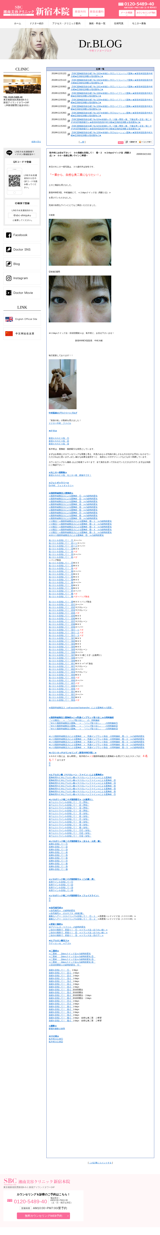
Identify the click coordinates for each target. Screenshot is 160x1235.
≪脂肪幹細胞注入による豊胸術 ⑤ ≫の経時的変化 (73, 507)
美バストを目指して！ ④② (62, 669)
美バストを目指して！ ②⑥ (62, 618)
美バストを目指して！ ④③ (62, 672)
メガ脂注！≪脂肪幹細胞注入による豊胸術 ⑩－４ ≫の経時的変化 (80, 529)
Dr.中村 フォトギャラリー (61, 485)
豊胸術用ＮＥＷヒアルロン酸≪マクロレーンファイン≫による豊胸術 (80, 777)
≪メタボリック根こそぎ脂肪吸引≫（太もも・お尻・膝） (75, 841)
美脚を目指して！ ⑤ (58, 855)
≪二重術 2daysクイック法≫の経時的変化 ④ (72, 962)
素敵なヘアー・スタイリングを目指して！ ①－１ (73, 916)
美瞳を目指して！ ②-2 (61, 975)
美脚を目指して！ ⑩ (58, 869)
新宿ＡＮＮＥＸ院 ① (59, 438)
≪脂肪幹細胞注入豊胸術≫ (61, 493)
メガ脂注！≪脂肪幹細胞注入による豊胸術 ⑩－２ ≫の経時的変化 (80, 524)
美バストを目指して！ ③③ (62, 644)
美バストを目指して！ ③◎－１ (64, 630)
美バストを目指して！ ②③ (62, 610)
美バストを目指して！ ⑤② (62, 697)
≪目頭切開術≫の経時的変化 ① (65, 965)
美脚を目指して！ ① (58, 844)
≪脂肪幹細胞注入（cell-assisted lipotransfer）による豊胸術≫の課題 (81, 707)
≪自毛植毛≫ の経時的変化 (62, 910)
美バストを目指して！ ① (61, 540)
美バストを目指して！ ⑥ (61, 557)
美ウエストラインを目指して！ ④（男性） (69, 811)
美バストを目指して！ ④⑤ (62, 677)
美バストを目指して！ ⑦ (61, 563)
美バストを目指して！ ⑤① (62, 694)
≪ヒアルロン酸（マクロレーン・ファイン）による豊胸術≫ (76, 774)
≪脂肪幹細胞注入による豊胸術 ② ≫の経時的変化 (73, 498)
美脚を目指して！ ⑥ (58, 858)
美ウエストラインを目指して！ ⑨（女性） (69, 825)
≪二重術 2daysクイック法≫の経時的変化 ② (72, 956)
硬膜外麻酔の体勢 (57, 1028)
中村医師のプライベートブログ (63, 413)
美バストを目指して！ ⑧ (61, 565)
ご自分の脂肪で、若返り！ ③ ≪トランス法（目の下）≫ (76, 935)
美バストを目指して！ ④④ (62, 675)
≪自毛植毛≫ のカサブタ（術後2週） (66, 913)
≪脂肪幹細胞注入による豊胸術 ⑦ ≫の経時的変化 (73, 513)
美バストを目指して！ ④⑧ (62, 686)
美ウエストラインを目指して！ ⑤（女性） (69, 813)
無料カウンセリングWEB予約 (43, 1215)
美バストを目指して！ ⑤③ (62, 700)
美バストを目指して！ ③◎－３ (64, 635)
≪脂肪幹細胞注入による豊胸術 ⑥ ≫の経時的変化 (73, 510)
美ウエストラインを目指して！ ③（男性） (69, 808)
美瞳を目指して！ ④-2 (61, 987)
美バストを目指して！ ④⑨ (62, 689)
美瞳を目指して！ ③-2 (61, 981)
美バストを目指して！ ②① (62, 604)
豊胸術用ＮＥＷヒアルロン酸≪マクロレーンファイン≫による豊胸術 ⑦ (82, 794)
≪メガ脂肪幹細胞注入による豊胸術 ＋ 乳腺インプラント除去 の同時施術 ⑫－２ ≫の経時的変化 (96, 739)
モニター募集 (139, 23)
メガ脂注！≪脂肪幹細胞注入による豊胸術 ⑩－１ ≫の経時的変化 (80, 521)
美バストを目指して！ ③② (62, 641)
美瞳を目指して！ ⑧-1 (61, 1006)
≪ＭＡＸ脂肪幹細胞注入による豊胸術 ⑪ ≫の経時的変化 (76, 535)
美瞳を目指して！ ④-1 (61, 984)
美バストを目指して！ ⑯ (61, 588)
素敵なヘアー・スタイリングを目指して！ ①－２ (73, 919)
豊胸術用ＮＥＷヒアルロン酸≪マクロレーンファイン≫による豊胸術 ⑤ (82, 789)
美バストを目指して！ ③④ (62, 647)
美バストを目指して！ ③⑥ (62, 652)
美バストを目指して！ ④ (61, 551)
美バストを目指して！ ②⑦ (62, 621)
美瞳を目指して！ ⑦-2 (61, 1004)
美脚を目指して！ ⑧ (58, 863)
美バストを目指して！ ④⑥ (62, 680)
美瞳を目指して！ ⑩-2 (61, 1020)
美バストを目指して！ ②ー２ (63, 546)
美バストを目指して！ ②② (62, 607)
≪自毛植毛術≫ (56, 908)
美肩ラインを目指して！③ (61, 887)
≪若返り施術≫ (56, 924)
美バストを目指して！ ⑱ (61, 594)
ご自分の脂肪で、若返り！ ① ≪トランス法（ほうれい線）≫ (78, 930)
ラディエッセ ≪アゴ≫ (60, 943)
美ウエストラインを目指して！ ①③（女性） (70, 836)
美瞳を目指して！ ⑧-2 (61, 1009)
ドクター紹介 (37, 23)
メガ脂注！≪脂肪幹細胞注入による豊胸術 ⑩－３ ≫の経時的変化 (80, 527)
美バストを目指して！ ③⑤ (62, 649)
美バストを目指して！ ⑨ (61, 568)
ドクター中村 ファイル (60, 423)
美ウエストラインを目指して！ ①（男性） (69, 802)
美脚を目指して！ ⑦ (58, 861)
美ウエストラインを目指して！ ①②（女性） (70, 833)
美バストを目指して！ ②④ (62, 613)
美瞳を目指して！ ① (60, 970)
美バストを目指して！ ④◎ (62, 663)
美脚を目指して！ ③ (58, 849)
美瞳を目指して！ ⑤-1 (61, 990)
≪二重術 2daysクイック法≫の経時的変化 (70, 953)
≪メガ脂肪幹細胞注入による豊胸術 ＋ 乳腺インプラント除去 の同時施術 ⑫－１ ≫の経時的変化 (96, 736)
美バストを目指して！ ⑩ (61, 571)
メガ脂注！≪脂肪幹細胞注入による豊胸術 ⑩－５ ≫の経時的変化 (80, 532)
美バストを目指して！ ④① (62, 666)
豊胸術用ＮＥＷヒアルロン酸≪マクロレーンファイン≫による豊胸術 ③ (82, 783)
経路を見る (36, 142)
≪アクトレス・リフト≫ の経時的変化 (67, 927)
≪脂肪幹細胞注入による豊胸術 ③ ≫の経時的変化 (73, 501)
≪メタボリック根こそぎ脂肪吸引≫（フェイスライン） (74, 895)
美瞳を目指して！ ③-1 (61, 978)
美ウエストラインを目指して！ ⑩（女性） (69, 827)
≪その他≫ (54, 1036)
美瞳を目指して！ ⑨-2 (61, 1015)
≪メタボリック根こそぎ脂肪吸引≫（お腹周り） (71, 799)
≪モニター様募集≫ (58, 472)
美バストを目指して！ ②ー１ (63, 543)
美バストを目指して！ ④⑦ (62, 683)
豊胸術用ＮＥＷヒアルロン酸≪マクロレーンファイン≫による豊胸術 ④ (82, 786)
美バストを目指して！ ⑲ (61, 596)
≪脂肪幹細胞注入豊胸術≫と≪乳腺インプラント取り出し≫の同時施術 (81, 717)
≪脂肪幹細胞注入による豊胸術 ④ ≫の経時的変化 (73, 504)
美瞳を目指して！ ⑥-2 (61, 998)
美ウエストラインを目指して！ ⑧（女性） (69, 822)
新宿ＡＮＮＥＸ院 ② (59, 441)
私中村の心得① (56, 1039)
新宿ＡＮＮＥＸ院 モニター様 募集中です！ (70, 475)
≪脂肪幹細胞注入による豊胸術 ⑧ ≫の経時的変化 (73, 515)
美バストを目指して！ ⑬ (61, 580)
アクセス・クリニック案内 (66, 23)
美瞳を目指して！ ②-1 (61, 973)
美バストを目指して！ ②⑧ (62, 624)
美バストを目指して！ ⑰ (61, 591)
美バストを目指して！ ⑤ (61, 554)
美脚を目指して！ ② (58, 847)
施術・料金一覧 (97, 23)
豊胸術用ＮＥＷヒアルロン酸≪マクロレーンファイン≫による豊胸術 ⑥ (82, 791)
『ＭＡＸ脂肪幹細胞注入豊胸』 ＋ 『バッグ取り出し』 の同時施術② (83, 726)
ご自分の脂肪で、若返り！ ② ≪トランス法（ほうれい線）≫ (78, 932)
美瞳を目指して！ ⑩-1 (61, 1018)
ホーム (17, 23)
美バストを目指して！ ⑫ (61, 577)
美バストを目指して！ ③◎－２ (64, 632)
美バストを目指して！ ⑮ (61, 585)
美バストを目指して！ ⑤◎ (62, 692)
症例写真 (118, 23)
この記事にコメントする (100, 1163)
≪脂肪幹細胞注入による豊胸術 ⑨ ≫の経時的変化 (73, 518)
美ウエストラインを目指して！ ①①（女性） (70, 830)
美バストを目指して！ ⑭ (61, 582)
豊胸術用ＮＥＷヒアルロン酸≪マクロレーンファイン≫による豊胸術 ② (82, 780)
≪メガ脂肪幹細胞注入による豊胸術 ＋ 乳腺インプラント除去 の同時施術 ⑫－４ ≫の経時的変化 (96, 744)
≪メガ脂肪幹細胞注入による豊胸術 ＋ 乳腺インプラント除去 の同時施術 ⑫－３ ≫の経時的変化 (96, 742)
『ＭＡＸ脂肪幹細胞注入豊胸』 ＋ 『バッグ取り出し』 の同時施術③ (83, 729)
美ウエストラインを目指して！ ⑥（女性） (69, 816)
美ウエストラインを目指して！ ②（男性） (69, 805)
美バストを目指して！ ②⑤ (62, 616)
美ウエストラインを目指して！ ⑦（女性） (69, 819)
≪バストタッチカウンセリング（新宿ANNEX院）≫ (73, 752)
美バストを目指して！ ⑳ (61, 602)
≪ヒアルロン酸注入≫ (59, 940)
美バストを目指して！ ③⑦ (62, 655)
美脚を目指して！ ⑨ (58, 866)
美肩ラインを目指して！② (61, 885)
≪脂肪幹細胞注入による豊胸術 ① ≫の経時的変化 (73, 496)
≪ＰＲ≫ (53, 431)
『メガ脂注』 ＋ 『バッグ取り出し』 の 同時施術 (74, 720)
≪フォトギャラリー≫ (59, 483)
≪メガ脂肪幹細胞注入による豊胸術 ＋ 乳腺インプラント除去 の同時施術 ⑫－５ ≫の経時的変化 (96, 747)
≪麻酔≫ (53, 1026)
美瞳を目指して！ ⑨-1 (61, 1012)
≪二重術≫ (54, 951)
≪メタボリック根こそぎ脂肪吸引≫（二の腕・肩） (72, 879)
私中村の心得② (56, 1042)
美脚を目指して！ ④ (58, 852)
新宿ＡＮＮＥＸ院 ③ (59, 444)
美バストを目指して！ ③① (62, 638)
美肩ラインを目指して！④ (61, 890)
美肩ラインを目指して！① (61, 882)
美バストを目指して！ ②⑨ (62, 627)
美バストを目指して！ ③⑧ (62, 658)
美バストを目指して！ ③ (61, 549)
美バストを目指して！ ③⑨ (62, 661)
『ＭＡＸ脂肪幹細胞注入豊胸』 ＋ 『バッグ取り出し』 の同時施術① (83, 723)
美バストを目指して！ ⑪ (61, 574)
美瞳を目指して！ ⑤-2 (61, 992)
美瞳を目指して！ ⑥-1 (61, 995)
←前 (82, 142)
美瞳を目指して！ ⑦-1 (61, 1001)
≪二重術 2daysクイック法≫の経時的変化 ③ (72, 959)
